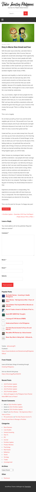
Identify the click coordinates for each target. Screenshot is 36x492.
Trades (6, 459)
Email (4, 268)
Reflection (7, 452)
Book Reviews (8, 427)
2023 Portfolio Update (10, 389)
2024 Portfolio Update (10, 386)
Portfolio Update (9, 442)
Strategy (6, 457)
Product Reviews (8, 445)
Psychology (6, 209)
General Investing (9, 432)
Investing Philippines (8, 367)
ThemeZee (28, 486)
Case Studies (7, 430)
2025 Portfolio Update (10, 384)
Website (4, 276)
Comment (5, 233)
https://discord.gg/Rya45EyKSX (11, 374)
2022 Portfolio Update (10, 391)
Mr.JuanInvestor (8, 417)
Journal (6, 440)
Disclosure (7, 478)
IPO (5, 437)
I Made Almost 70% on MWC (24, 217)
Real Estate (7, 449)
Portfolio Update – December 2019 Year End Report (18, 214)
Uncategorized (8, 462)
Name (4, 260)
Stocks (6, 454)
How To (6, 435)
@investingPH (11, 346)
